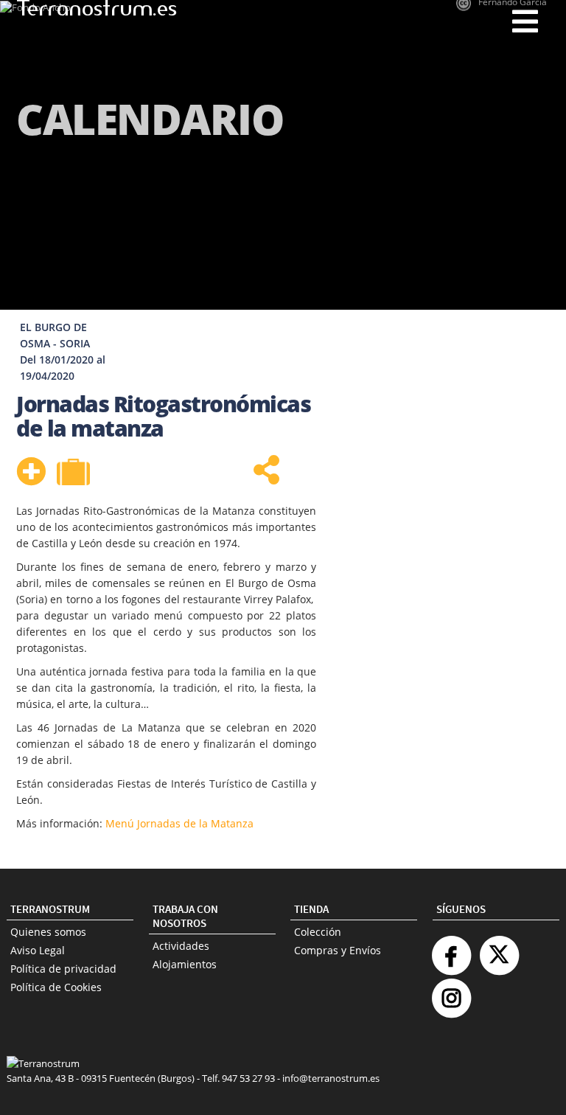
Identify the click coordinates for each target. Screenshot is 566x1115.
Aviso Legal (37, 950)
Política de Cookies (56, 987)
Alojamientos (185, 964)
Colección (317, 932)
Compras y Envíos (337, 950)
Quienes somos (48, 932)
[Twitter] (499, 949)
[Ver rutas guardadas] (75, 473)
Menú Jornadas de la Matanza (179, 823)
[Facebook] (451, 949)
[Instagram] (451, 992)
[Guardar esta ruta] (31, 471)
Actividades (181, 946)
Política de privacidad (63, 969)
